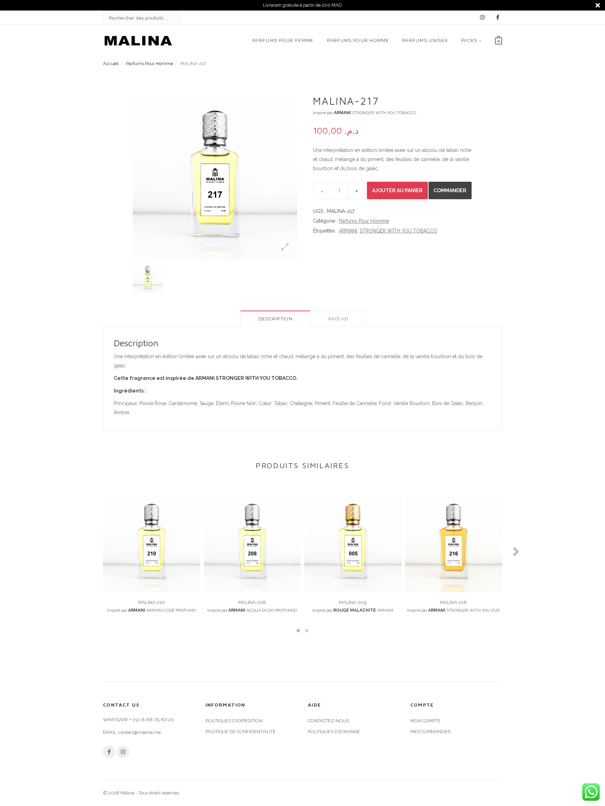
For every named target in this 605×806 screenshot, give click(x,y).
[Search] (167, 18)
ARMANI (348, 231)
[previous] (124, 278)
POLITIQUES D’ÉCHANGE (334, 731)
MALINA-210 (151, 602)
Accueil (111, 63)
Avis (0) (338, 318)
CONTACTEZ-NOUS (328, 720)
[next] (306, 278)
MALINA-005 (353, 602)
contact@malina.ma (139, 732)
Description (275, 318)
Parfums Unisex (425, 40)
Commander (449, 190)
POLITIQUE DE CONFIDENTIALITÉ (241, 731)
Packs (469, 40)
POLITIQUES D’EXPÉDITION (234, 720)
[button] (298, 630)
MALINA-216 (453, 602)
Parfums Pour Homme (358, 40)
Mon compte (425, 720)
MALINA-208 (252, 602)
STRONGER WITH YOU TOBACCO (398, 231)
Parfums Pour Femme (282, 40)
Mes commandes (430, 731)
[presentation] (89, 551)
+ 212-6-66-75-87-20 (152, 719)
